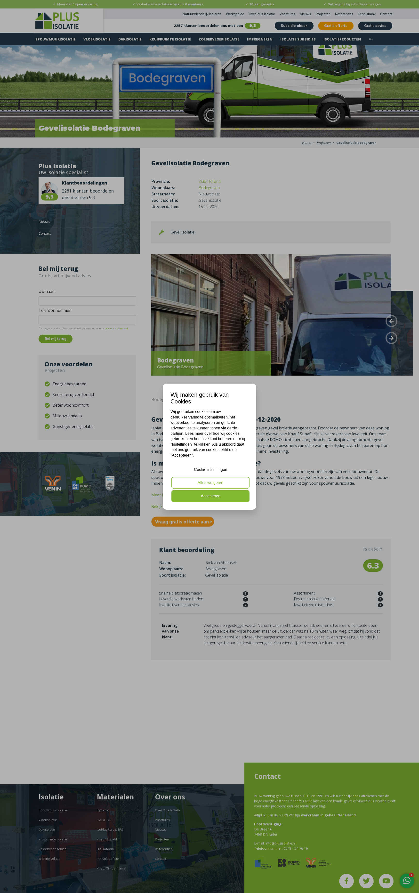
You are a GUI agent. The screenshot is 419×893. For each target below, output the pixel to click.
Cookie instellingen (210, 469)
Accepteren (210, 496)
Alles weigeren (210, 483)
